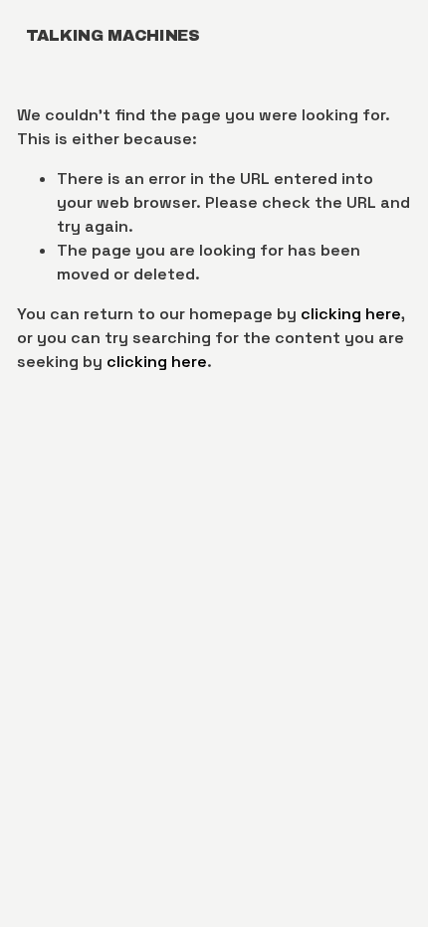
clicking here (351, 313)
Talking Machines (113, 35)
